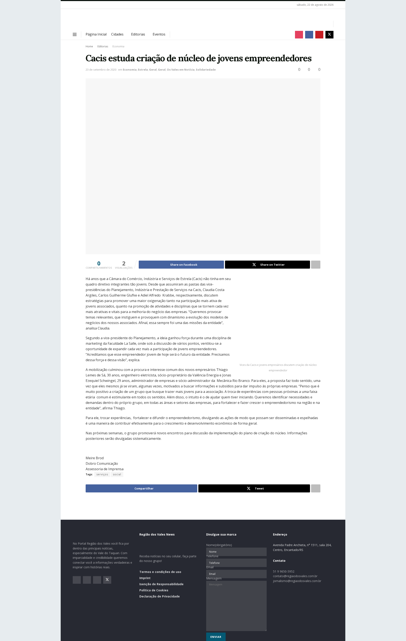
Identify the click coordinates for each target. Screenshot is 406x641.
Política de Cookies (153, 590)
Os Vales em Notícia (181, 69)
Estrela (143, 69)
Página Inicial (96, 34)
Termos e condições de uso (160, 572)
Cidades (117, 34)
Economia (118, 46)
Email (210, 567)
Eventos (159, 34)
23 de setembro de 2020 (101, 69)
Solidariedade (206, 69)
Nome (219, 545)
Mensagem (214, 578)
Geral (153, 69)
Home (89, 46)
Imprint (145, 578)
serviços (102, 474)
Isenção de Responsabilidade (161, 584)
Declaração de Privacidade (159, 596)
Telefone (212, 556)
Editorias (138, 34)
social (117, 474)
